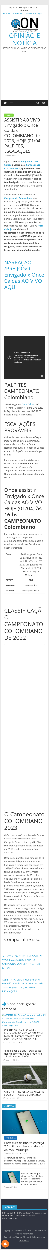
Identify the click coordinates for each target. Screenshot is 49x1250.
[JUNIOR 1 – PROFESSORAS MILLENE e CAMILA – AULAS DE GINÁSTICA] (24, 1067)
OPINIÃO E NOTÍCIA (24, 39)
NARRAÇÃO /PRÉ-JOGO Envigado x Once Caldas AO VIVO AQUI (24, 274)
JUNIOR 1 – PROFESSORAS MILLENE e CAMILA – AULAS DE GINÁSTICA (24, 1093)
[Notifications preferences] (5, 1244)
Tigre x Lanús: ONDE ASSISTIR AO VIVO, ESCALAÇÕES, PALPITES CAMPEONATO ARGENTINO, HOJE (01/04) (22, 961)
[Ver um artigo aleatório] (44, 103)
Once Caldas (28, 404)
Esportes (9, 115)
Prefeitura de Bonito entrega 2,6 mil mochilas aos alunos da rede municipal (24, 1146)
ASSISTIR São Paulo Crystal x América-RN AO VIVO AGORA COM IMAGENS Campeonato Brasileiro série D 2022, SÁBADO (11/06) (23, 1034)
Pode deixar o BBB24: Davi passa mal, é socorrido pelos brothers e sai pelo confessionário (23, 1053)
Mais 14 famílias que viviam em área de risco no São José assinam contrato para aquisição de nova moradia (32, 1178)
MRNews (13, 1218)
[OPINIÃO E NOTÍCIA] (5, 103)
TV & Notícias (11, 1138)
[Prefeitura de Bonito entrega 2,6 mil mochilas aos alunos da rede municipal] (24, 1112)
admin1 (25, 1153)
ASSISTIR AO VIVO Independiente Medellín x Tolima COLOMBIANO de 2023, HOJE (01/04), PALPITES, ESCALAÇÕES (22, 985)
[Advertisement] (24, 78)
